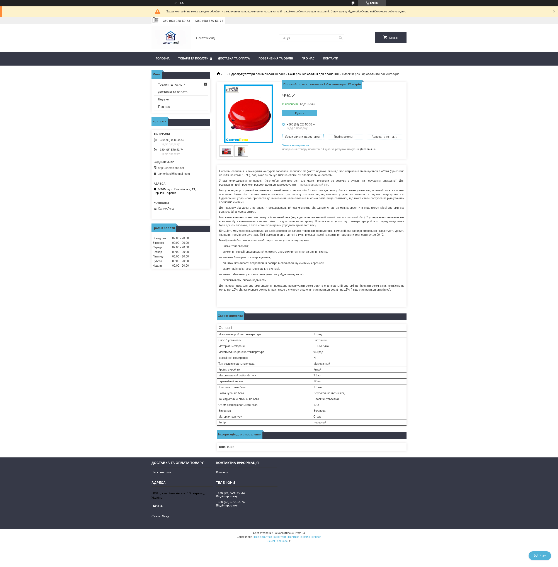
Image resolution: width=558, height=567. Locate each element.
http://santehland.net (171, 167)
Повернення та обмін (276, 58)
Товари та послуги (193, 58)
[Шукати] (340, 38)
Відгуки (163, 99)
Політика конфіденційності (305, 536)
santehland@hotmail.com (174, 173)
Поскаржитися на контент (270, 536)
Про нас (308, 58)
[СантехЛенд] (171, 37)
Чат (543, 555)
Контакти (330, 58)
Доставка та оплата (234, 58)
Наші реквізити (161, 472)
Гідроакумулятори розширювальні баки (257, 74)
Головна (163, 58)
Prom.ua (300, 533)
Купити (299, 113)
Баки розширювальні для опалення (313, 74)
